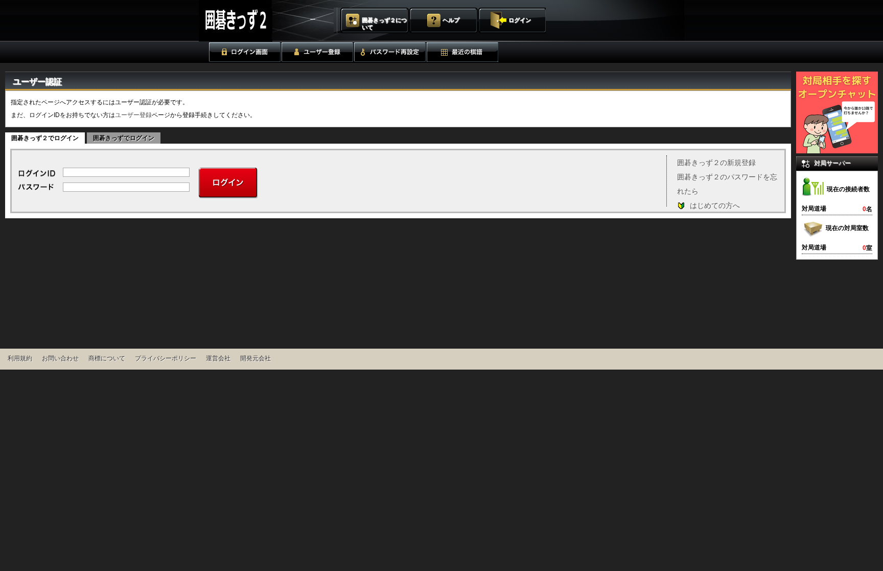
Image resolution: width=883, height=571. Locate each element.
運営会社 (218, 358)
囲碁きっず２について (384, 23)
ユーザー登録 (133, 115)
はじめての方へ (715, 205)
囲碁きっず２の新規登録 (716, 162)
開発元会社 (255, 358)
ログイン (519, 20)
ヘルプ (451, 20)
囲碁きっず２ (261, 20)
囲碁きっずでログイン (123, 138)
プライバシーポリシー (165, 358)
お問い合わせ (60, 358)
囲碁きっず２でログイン (45, 138)
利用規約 (20, 358)
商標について (106, 358)
